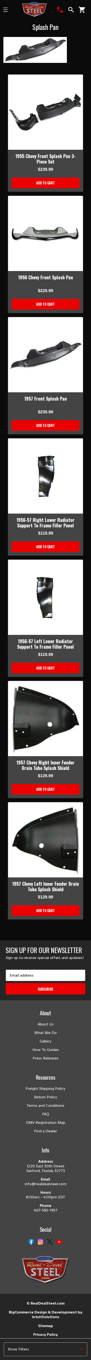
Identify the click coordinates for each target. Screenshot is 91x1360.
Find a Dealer (45, 1131)
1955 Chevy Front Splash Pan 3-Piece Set (45, 158)
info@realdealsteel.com (45, 1184)
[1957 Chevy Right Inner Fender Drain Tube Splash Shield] (45, 719)
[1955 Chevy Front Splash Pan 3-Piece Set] (45, 112)
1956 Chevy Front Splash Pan (45, 277)
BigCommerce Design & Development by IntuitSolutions (45, 1314)
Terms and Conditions (45, 1105)
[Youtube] (59, 1242)
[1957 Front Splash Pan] (45, 355)
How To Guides (45, 1049)
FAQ (45, 1114)
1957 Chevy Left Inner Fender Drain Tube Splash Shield (45, 886)
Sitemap (45, 1325)
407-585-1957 (45, 1210)
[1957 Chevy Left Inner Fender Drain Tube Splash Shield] (45, 840)
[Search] (71, 10)
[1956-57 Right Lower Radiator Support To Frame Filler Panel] (45, 476)
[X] (50, 1242)
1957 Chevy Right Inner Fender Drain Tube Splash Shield (45, 765)
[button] (45, 1349)
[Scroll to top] (8, 1351)
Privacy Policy (45, 1334)
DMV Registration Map (45, 1122)
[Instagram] (40, 1242)
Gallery (45, 1041)
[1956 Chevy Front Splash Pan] (45, 233)
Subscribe (46, 989)
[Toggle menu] (9, 9)
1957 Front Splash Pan (45, 398)
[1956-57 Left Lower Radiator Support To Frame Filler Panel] (45, 597)
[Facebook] (31, 1242)
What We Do (45, 1032)
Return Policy (45, 1097)
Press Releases (45, 1058)
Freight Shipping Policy (45, 1088)
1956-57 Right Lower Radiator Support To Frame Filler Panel (45, 522)
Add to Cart (45, 182)
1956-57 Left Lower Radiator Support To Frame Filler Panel (45, 643)
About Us (46, 1024)
